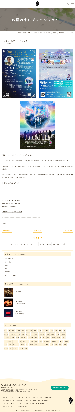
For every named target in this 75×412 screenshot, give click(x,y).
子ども (21, 348)
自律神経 (7, 272)
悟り (5, 330)
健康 (6, 265)
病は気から (29, 330)
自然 (51, 330)
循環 (36, 337)
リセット (15, 341)
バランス (63, 334)
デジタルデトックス (15, 334)
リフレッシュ (7, 341)
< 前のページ (7, 230)
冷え (64, 337)
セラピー (15, 348)
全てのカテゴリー (10, 259)
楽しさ (52, 334)
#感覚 (49, 244)
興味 (60, 330)
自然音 (6, 348)
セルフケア (26, 341)
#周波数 (42, 244)
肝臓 (13, 337)
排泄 (23, 334)
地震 (35, 330)
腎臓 (48, 334)
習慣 (36, 334)
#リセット (34, 244)
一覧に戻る (37, 230)
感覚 (41, 341)
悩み (56, 345)
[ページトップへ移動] (72, 388)
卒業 (32, 341)
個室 (47, 345)
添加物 (22, 345)
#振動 (63, 244)
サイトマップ (22, 407)
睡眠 (6, 268)
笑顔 (65, 345)
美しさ (28, 334)
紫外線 (6, 334)
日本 (47, 330)
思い (44, 337)
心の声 (18, 330)
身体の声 (31, 337)
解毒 (13, 330)
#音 (58, 244)
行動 (56, 330)
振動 (39, 330)
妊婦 (26, 348)
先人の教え (46, 341)
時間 (58, 334)
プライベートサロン (11, 275)
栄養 (10, 345)
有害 (48, 337)
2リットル (42, 334)
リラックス (5, 223)
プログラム (7, 337)
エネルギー (23, 337)
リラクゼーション (39, 345)
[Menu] (72, 4)
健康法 (66, 341)
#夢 (54, 244)
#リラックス (14, 244)
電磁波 (53, 337)
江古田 (31, 345)
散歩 (61, 341)
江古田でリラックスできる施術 (12, 212)
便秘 (60, 345)
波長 (36, 341)
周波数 (58, 337)
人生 (23, 330)
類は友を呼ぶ (55, 341)
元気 (51, 345)
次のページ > (68, 230)
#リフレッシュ (24, 244)
